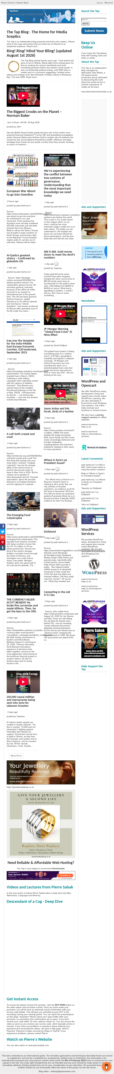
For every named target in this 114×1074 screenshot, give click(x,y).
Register (109, 2)
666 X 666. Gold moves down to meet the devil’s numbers (59, 254)
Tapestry (85, 488)
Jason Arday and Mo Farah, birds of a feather (59, 410)
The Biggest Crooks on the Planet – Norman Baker (34, 114)
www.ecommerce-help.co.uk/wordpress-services (91, 433)
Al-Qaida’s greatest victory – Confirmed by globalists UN (21, 258)
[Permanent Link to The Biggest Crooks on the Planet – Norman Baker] (23, 106)
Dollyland (50, 531)
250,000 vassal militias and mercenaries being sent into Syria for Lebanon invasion (21, 701)
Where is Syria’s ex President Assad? (55, 462)
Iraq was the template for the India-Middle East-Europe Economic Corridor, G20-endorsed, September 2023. (22, 346)
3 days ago (12, 617)
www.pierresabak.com (38, 1045)
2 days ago (12, 443)
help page (56, 1028)
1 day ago (12, 267)
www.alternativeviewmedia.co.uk (96, 91)
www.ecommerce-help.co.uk (89, 425)
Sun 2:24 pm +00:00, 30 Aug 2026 (23, 122)
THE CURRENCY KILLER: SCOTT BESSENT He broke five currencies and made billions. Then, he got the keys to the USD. (22, 605)
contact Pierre (41, 1033)
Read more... (33, 46)
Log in (100, 2)
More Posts (16, 756)
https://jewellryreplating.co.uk (20, 787)
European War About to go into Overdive (21, 193)
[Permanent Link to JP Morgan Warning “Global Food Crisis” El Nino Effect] (60, 324)
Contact (11, 2)
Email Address (89, 318)
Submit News (22, 2)
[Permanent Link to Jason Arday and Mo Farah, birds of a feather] (60, 404)
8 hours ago (13, 201)
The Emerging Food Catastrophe (18, 517)
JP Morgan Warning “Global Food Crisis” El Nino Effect (58, 332)
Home (3, 2)
